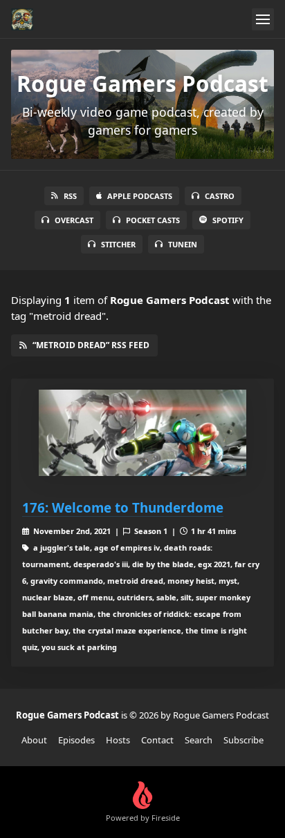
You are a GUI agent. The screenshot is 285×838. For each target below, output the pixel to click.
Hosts (118, 740)
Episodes (76, 740)
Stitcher (118, 244)
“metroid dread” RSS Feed (91, 345)
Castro (220, 196)
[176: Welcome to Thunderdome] (142, 433)
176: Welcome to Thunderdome (122, 507)
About (34, 740)
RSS (70, 196)
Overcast (74, 220)
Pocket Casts (153, 220)
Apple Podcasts (139, 196)
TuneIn (182, 244)
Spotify (227, 220)
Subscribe (243, 740)
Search (198, 740)
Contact (157, 740)
